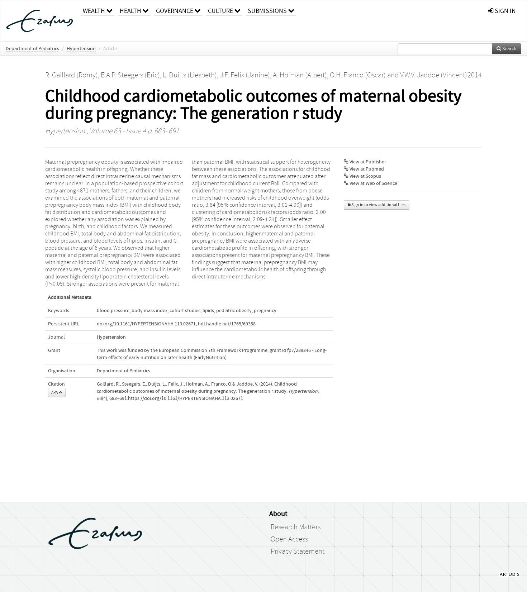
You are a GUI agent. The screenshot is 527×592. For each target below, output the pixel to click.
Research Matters (296, 527)
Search (509, 49)
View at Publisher (367, 162)
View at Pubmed (366, 169)
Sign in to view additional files (378, 204)
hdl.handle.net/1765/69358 (227, 324)
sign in (504, 11)
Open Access (289, 539)
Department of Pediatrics (32, 49)
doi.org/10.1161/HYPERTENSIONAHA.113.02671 (146, 324)
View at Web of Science (372, 183)
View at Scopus (364, 176)
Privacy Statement (297, 551)
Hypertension (81, 49)
